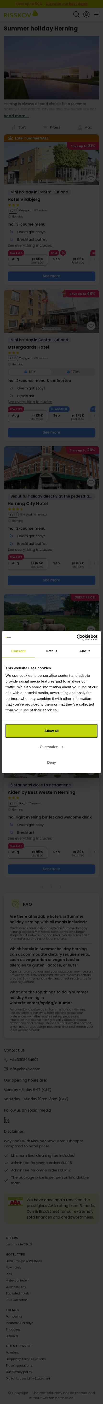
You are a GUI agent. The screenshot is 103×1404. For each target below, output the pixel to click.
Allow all (51, 731)
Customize (49, 747)
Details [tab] (51, 651)
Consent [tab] (18, 651)
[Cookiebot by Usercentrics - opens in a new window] (76, 637)
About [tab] (84, 651)
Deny (51, 762)
